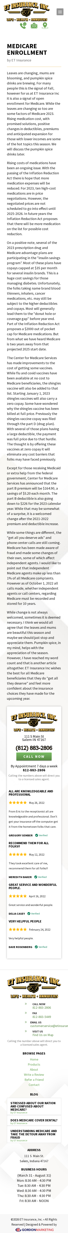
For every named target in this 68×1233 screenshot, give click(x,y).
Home (34, 1059)
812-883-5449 (41, 1017)
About (34, 1069)
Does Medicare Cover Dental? (34, 1120)
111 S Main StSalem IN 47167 (34, 738)
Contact (34, 1085)
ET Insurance (21, 60)
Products (34, 1064)
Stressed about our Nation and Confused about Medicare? (33, 1106)
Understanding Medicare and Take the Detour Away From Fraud (34, 1134)
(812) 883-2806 (34, 748)
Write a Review (34, 1074)
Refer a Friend (34, 1080)
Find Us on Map (42, 1035)
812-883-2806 (34, 770)
